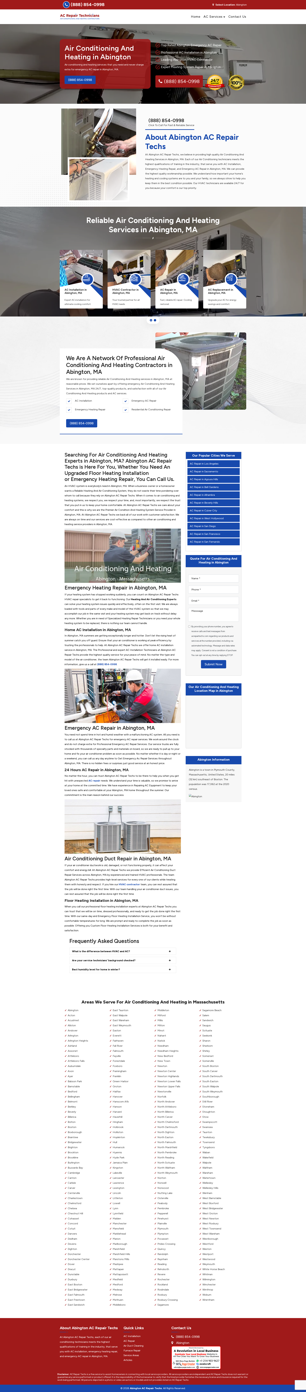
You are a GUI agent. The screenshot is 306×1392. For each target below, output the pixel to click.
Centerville (74, 1193)
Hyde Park (118, 1157)
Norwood (163, 1187)
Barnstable (74, 1086)
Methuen (118, 1299)
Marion (116, 1238)
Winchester (209, 1284)
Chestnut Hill (75, 1213)
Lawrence (118, 1182)
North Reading (165, 1157)
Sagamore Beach (212, 1010)
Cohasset (73, 1218)
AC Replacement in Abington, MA (220, 291)
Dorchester (74, 1254)
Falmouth (118, 1050)
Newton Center (166, 1071)
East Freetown (76, 1299)
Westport (207, 1254)
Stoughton (208, 1111)
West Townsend (211, 1228)
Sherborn (207, 1045)
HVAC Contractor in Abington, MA (125, 291)
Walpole (206, 1162)
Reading (162, 1264)
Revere (161, 1274)
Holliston (118, 1132)
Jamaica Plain (120, 1162)
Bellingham (74, 1096)
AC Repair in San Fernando (205, 541)
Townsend (208, 1142)
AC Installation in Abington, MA (76, 291)
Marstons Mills (121, 1259)
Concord (73, 1223)
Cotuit (71, 1228)
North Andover (166, 1101)
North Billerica (165, 1111)
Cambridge (74, 1172)
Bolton (72, 1121)
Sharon (206, 1040)
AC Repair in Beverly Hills (204, 502)
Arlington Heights (78, 1040)
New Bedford (165, 1056)
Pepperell (162, 1213)
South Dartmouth (212, 1076)
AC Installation (132, 1336)
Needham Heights (167, 1050)
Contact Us (237, 16)
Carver (71, 1187)
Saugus (206, 1025)
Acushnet (73, 1020)
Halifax (117, 1091)
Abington (73, 1010)
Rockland (162, 1284)
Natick (161, 1040)
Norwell (161, 1182)
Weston (206, 1248)
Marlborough (120, 1243)
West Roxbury (210, 1223)
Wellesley (207, 1182)
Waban (206, 1152)
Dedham (72, 1238)
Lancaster (118, 1177)
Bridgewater (75, 1142)
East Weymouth (122, 1025)
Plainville (162, 1223)
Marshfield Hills (121, 1254)
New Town (163, 1060)
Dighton (72, 1248)
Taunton (207, 1132)
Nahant (161, 1035)
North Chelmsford (168, 1121)
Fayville (117, 1056)
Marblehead (119, 1233)
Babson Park (75, 1081)
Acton (71, 1015)
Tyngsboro (208, 1147)
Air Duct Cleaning (133, 1345)
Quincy (161, 1248)
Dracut (72, 1269)
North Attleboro (166, 1106)
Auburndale (74, 1066)
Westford (207, 1243)
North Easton (165, 1137)
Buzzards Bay (75, 1167)
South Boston (210, 1066)
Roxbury (162, 1294)
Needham (163, 1045)
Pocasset (162, 1238)
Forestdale (119, 1060)
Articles (128, 1360)
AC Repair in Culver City (203, 510)
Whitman (207, 1274)
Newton (162, 1066)
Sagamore (163, 1304)
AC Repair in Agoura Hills (204, 479)
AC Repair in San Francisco (205, 533)
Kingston (118, 1167)
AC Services (213, 16)
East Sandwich (76, 1304)
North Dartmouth (167, 1127)
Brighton (73, 1147)
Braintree (73, 1137)
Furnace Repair (132, 1350)
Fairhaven (118, 1040)
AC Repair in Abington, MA (169, 291)
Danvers (72, 1233)
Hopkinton (119, 1137)
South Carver (210, 1071)
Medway (117, 1289)
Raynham (162, 1259)
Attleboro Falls (76, 1060)
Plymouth (162, 1228)
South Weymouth (212, 1091)
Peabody (162, 1203)
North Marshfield (167, 1147)
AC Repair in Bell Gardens (204, 487)
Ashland (72, 1045)
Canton (72, 1177)
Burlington (74, 1162)
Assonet (73, 1050)
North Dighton (165, 1132)
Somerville (208, 1060)
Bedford (72, 1091)
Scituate (207, 1030)
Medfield (118, 1279)
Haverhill (117, 1116)
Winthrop (207, 1289)
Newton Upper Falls (168, 1086)
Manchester (120, 1223)
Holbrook (118, 1127)
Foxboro (117, 1066)
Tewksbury (208, 1137)
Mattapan (118, 1269)
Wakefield (207, 1157)
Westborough (210, 1238)
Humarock (118, 1147)
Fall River (118, 1045)
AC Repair (129, 1340)
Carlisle (72, 1182)
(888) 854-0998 (88, 4)
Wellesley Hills (210, 1187)
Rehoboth (163, 1269)
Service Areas (131, 1355)
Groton (117, 1086)
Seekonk (207, 1035)
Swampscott (209, 1121)
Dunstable (73, 1274)
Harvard (117, 1111)
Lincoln (117, 1193)
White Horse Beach (213, 1269)
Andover (72, 1030)
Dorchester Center (79, 1259)
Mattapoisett (120, 1274)
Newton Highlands (168, 1076)
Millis (160, 1020)
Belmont (72, 1101)
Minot (160, 1030)
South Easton (210, 1081)
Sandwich (207, 1020)
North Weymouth (167, 1172)
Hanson (117, 1106)
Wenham (207, 1193)
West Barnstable (211, 1198)
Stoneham (208, 1106)
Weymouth (208, 1264)
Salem (205, 1015)
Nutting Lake (164, 1193)
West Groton (210, 1213)
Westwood (208, 1259)
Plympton (162, 1233)
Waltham (207, 1167)
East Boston (75, 1284)
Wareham (207, 1172)
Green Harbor (120, 1081)
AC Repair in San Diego (203, 526)
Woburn (206, 1294)
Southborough (210, 1096)
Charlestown (75, 1198)
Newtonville (164, 1091)
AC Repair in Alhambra (202, 494)
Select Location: (225, 5)
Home (195, 16)
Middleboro (119, 1304)
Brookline (73, 1157)
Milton (161, 1025)
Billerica (72, 1116)
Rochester (163, 1279)
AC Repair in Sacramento (204, 471)
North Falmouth (166, 1142)
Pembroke (163, 1208)
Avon (71, 1071)
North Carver (165, 1116)
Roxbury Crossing (167, 1299)
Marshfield (119, 1248)
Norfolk (161, 1096)
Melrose (117, 1294)
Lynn (115, 1208)
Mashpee (118, 1264)
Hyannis (117, 1152)
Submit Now (213, 664)
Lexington (118, 1187)
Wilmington (208, 1279)
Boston (72, 1127)
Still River (207, 1101)
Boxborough (75, 1132)
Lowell (116, 1203)
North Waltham (166, 1167)
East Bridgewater (77, 1289)
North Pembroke (167, 1152)
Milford (161, 1015)
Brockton (73, 1152)
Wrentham (208, 1299)
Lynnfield (118, 1213)
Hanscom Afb (121, 1101)
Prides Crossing (166, 1243)
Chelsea (72, 1208)
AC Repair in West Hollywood (207, 518)
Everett (117, 1035)
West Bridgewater (212, 1208)
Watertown (208, 1177)
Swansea (207, 1127)
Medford (118, 1284)
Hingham (118, 1121)
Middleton (163, 1010)
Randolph (162, 1254)
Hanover (118, 1096)
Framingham (119, 1071)
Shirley (206, 1050)
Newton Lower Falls (169, 1081)
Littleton (118, 1198)
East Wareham (121, 1020)
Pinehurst (162, 1218)
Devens (72, 1243)
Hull (115, 1142)
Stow (205, 1116)
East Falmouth (76, 1294)
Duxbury (72, 1279)
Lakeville (117, 1172)
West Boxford (210, 1203)
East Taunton (120, 1010)
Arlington (73, 1035)
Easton (117, 1030)
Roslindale (163, 1289)
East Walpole (120, 1015)
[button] (151, 320)
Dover (71, 1264)
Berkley (72, 1106)
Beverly (72, 1111)
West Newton (210, 1218)
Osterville (162, 1198)
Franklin (117, 1076)
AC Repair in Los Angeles (204, 463)
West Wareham (211, 1233)
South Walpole (210, 1086)
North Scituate (166, 1162)
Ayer (70, 1076)
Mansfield (118, 1228)
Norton (161, 1177)
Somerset (208, 1056)
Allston (72, 1025)
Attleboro (73, 1056)
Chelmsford (74, 1203)
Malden (117, 1218)
